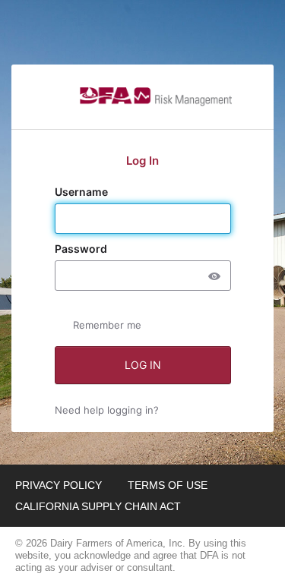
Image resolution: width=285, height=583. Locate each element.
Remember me (107, 325)
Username (82, 192)
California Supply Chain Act (98, 506)
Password (82, 249)
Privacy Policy (58, 485)
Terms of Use (167, 485)
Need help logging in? (107, 410)
